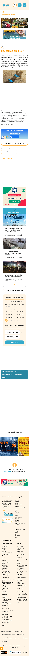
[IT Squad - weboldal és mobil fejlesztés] (25, 652)
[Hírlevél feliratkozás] (1, 648)
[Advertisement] (14, 173)
